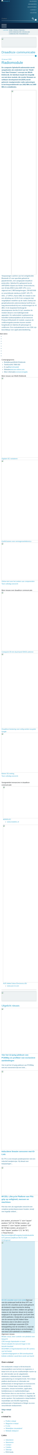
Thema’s (5, 20)
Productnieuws (8, 11)
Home (4, 7)
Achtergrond (7, 14)
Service (5, 26)
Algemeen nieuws (9, 17)
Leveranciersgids (9, 23)
